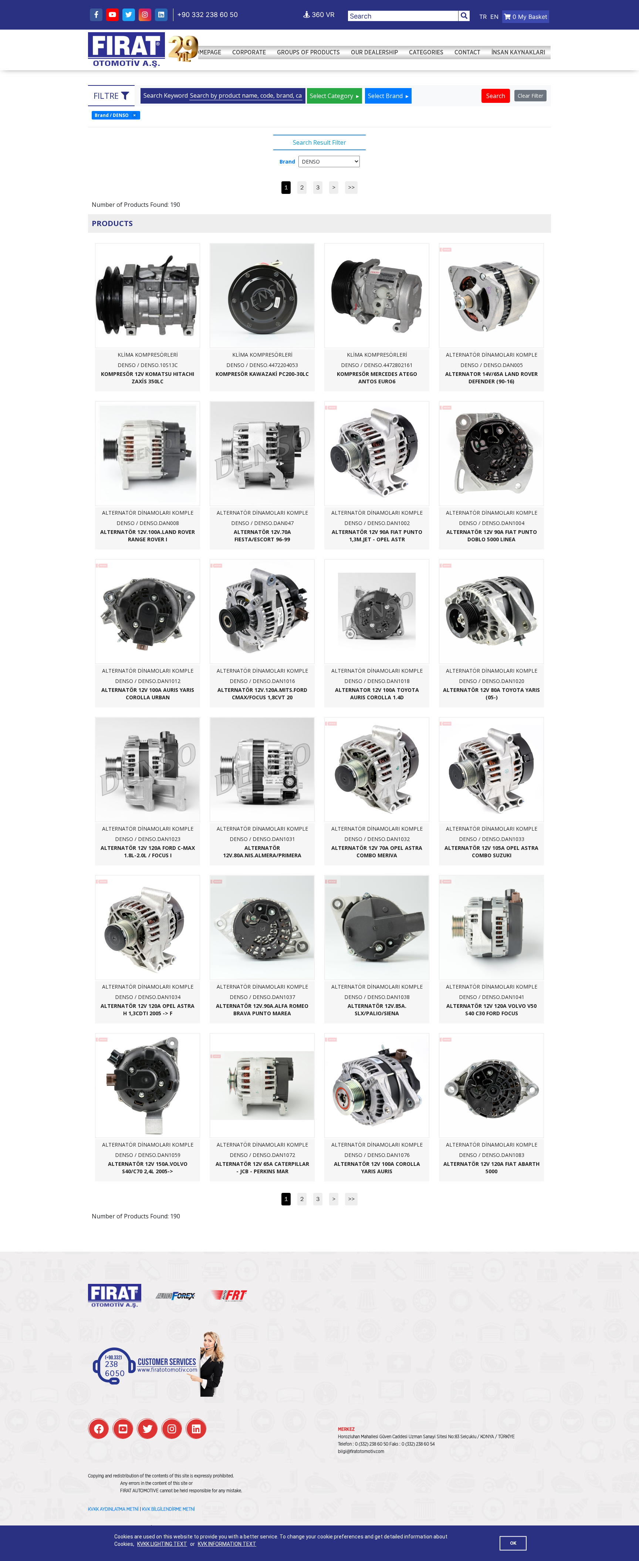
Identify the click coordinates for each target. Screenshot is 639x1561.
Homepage (206, 52)
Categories (426, 52)
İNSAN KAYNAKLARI (518, 52)
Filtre (107, 95)
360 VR (322, 14)
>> (351, 187)
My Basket (530, 16)
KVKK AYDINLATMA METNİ (113, 1509)
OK (513, 1543)
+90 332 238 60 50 (207, 14)
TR (483, 16)
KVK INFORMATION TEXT (227, 1544)
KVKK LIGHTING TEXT (162, 1544)
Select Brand (386, 96)
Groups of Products (308, 52)
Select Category (332, 96)
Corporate (249, 52)
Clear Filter (530, 95)
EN (494, 16)
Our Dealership (374, 52)
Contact (467, 52)
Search (495, 96)
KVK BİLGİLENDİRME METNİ (168, 1509)
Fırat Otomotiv (126, 50)
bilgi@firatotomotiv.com (361, 1451)
